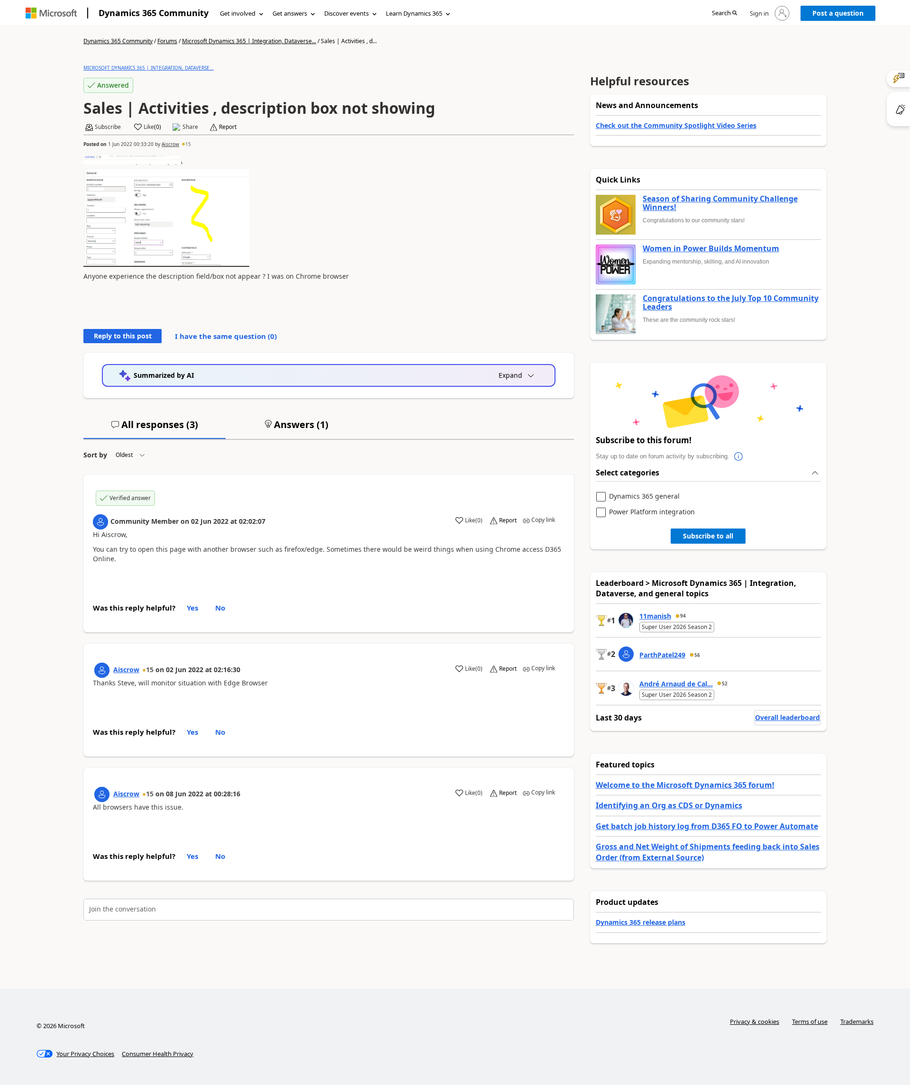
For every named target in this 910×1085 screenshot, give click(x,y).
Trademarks (857, 1021)
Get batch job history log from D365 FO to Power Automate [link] (707, 826)
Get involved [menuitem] (237, 13)
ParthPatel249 (662, 654)
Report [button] (228, 127)
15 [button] (188, 144)
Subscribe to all (708, 535)
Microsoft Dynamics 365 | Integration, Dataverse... (249, 41)
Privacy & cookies (754, 1021)
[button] (724, 13)
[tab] (154, 428)
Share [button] (190, 127)
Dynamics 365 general (644, 496)
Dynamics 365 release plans (640, 922)
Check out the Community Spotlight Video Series (676, 125)
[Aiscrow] (101, 670)
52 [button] (725, 683)
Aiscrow (170, 144)
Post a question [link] (838, 13)
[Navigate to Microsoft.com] (51, 13)
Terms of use (810, 1021)
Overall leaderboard (787, 717)
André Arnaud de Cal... (676, 683)
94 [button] (683, 615)
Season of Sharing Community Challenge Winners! (720, 203)
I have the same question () (226, 336)
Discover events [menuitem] (346, 13)
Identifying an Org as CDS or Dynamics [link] (669, 805)
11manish (655, 615)
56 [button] (697, 655)
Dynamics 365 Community (154, 12)
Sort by (95, 454)
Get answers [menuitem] (290, 13)
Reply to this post (123, 335)
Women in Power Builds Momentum (711, 249)
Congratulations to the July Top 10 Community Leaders (731, 302)
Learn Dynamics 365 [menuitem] (414, 13)
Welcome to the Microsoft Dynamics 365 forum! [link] (685, 785)
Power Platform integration (652, 512)
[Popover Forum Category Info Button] (739, 456)
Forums (167, 41)
